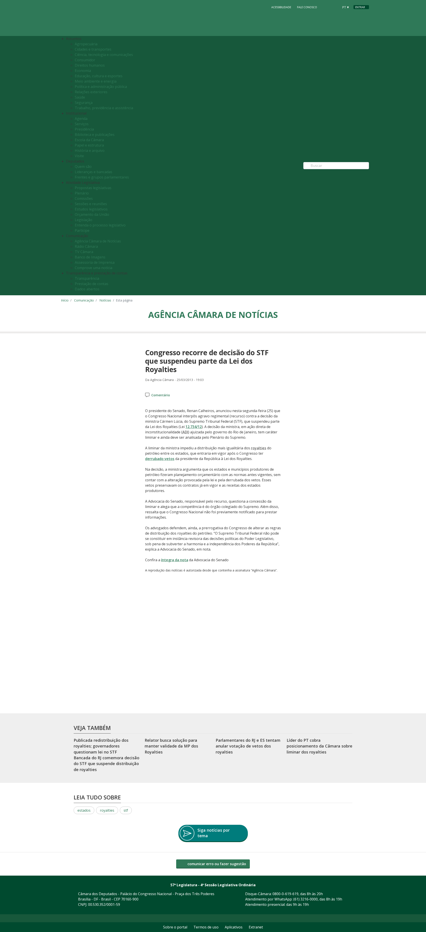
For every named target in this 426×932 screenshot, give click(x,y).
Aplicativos (234, 927)
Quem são (83, 166)
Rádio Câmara (86, 246)
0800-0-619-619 (285, 893)
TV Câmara (84, 251)
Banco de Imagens (90, 257)
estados (84, 810)
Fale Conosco (307, 7)
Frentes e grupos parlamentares (102, 177)
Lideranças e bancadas (93, 171)
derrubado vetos (159, 458)
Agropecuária (86, 44)
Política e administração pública (101, 86)
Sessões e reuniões (91, 203)
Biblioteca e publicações (94, 134)
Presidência (84, 129)
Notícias (105, 300)
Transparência (87, 278)
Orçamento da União (92, 214)
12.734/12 (193, 426)
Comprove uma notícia (93, 267)
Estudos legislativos (91, 209)
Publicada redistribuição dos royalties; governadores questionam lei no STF (101, 746)
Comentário (160, 395)
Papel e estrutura (89, 145)
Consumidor (85, 60)
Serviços (82, 123)
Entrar (360, 7)
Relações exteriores (91, 91)
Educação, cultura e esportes (98, 75)
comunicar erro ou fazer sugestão (216, 863)
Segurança (84, 102)
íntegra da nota (174, 559)
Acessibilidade (281, 7)
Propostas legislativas (93, 187)
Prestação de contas (91, 283)
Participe (82, 230)
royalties (107, 810)
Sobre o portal (175, 927)
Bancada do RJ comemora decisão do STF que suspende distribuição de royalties (106, 763)
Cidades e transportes (93, 49)
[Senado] (334, 7)
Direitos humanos (90, 65)
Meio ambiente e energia (95, 81)
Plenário (82, 193)
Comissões (84, 198)
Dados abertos (87, 289)
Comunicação (84, 300)
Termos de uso (206, 927)
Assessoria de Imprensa (94, 262)
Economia (83, 70)
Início (65, 300)
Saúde (80, 97)
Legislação (83, 219)
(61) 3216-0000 (305, 899)
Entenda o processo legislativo (100, 225)
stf (126, 810)
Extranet (256, 927)
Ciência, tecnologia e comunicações (104, 54)
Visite (79, 155)
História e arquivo (90, 150)
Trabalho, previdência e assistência (104, 107)
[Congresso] (326, 7)
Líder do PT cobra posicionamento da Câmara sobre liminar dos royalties (319, 746)
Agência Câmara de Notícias (98, 241)
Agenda (81, 118)
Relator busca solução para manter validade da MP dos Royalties (171, 746)
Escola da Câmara (89, 139)
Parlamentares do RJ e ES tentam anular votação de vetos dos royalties (248, 746)
